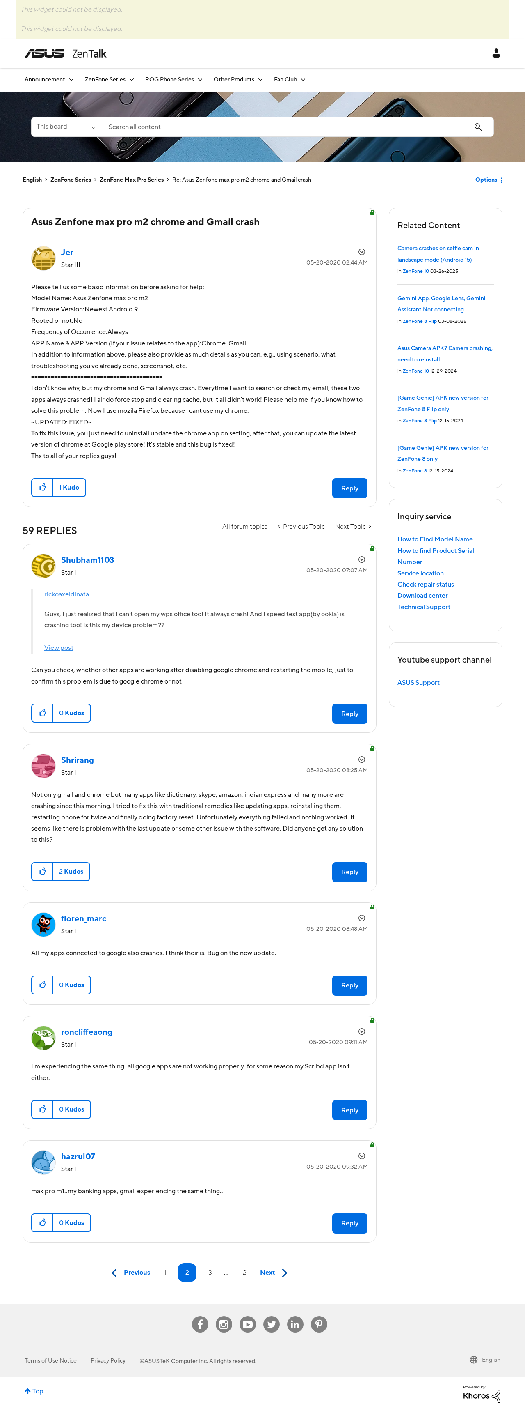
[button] (42, 487)
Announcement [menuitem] (45, 79)
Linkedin (295, 1316)
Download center (422, 596)
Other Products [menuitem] (234, 79)
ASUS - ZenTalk (66, 53)
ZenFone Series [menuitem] (105, 79)
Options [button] (486, 180)
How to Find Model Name (435, 539)
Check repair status (425, 584)
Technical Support (423, 607)
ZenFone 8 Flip (420, 321)
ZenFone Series (70, 180)
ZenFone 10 (416, 271)
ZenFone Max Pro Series (132, 180)
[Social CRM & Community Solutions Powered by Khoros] (481, 1394)
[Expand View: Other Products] (260, 79)
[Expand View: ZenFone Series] (132, 79)
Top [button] (37, 1391)
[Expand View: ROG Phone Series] (200, 79)
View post (58, 648)
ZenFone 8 (415, 471)
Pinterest (319, 1316)
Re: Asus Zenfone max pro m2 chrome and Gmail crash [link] (241, 180)
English (32, 180)
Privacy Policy (108, 1361)
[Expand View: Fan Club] (303, 79)
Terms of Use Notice (51, 1361)
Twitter (271, 1316)
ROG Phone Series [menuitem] (169, 79)
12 (244, 1272)
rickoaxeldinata (66, 594)
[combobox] (297, 127)
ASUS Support (418, 683)
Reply (349, 488)
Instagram (224, 1316)
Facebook (200, 1316)
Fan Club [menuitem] (285, 79)
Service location (420, 573)
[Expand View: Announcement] (71, 79)
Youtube (248, 1316)
